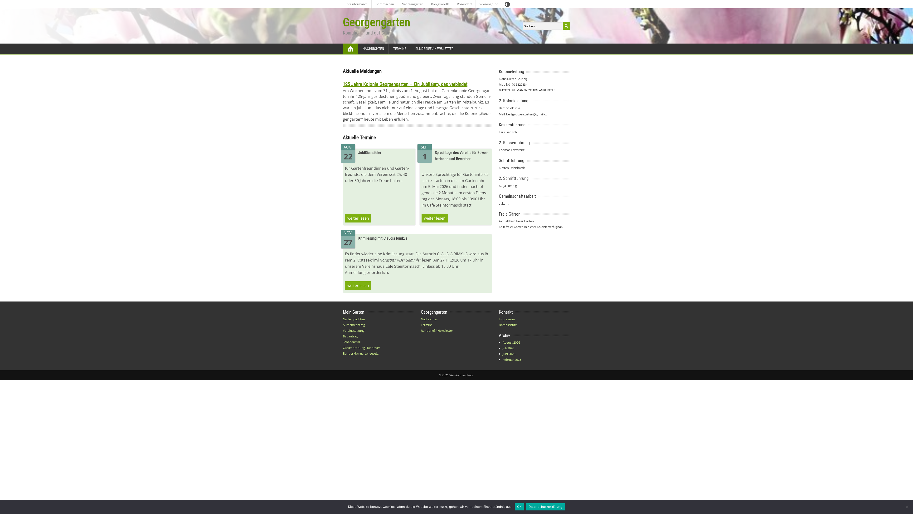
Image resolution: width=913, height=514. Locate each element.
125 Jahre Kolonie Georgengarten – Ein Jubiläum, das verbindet (405, 84)
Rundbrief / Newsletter (434, 49)
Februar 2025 (512, 359)
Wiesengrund (489, 4)
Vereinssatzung (353, 330)
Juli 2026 (508, 348)
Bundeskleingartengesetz (361, 353)
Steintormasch (357, 4)
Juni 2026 (509, 354)
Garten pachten (354, 319)
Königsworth (440, 4)
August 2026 (511, 342)
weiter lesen (358, 218)
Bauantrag (350, 336)
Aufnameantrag (354, 325)
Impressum (507, 319)
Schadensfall (351, 342)
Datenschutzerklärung (546, 507)
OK (519, 507)
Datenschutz (508, 325)
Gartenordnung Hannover (361, 348)
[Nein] (907, 506)
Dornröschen (384, 4)
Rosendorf (464, 4)
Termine (399, 49)
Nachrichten (373, 49)
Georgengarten (412, 4)
